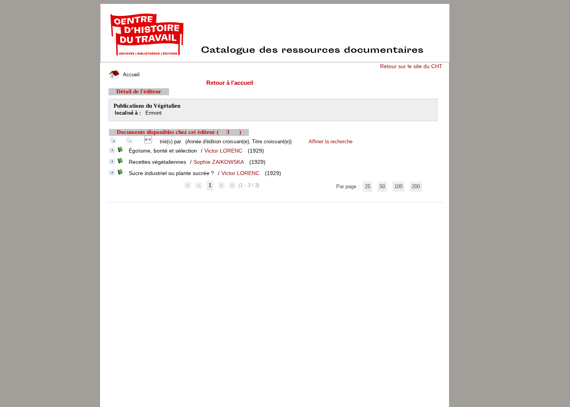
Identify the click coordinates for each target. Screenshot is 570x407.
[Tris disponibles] (149, 141)
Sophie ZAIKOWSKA (218, 162)
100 (398, 186)
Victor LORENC (223, 151)
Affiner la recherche (330, 141)
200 (416, 186)
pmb (276, 207)
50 (382, 186)
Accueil (130, 74)
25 (367, 186)
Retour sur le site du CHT (411, 66)
